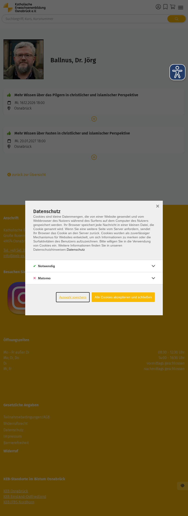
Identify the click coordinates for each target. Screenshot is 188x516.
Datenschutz (76, 249)
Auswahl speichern (72, 297)
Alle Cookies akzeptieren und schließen (123, 297)
